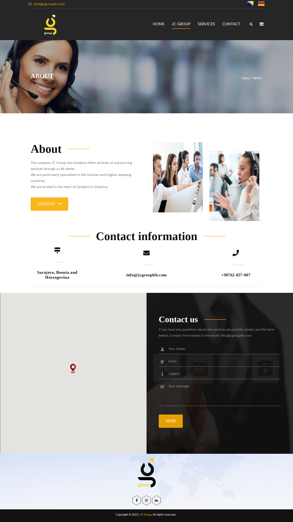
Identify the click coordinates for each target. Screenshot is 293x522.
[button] (73, 368)
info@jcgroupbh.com (49, 4)
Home (245, 78)
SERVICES (47, 204)
